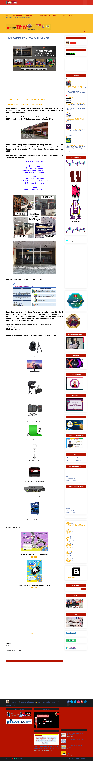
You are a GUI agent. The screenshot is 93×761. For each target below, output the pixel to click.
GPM (27, 100)
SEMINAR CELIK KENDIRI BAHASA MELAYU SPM (76, 753)
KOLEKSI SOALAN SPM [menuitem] (49, 7)
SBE (67, 476)
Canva (67, 457)
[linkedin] (85, 701)
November (69, 532)
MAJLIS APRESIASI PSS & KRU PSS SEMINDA (74, 746)
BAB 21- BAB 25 (69, 498)
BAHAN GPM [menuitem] (80, 7)
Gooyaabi (29, 758)
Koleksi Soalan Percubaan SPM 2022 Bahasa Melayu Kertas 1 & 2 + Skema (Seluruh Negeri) (46, 747)
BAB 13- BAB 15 (69, 493)
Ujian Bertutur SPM (29, 15)
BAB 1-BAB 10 (69, 489)
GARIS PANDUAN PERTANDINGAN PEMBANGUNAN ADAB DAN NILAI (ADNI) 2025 (75, 145)
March (68, 537)
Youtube (7, 15)
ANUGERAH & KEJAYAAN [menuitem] (62, 7)
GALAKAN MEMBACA (38, 100)
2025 (68, 530)
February (69, 523)
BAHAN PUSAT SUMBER (44, 15)
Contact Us (78, 758)
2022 (68, 559)
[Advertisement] (34, 87)
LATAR (67, 470)
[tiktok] (68, 704)
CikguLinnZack (69, 112)
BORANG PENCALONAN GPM (67, 15)
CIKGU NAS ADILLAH (70, 123)
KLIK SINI (34, 557)
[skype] (75, 701)
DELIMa (19, 100)
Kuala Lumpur (69, 239)
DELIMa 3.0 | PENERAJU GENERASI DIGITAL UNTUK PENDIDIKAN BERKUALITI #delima (75, 119)
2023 (68, 546)
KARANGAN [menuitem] (29, 7)
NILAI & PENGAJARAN (70, 472)
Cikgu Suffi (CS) (69, 80)
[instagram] (78, 701)
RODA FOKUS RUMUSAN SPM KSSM (75, 739)
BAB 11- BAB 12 (69, 491)
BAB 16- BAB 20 (69, 495)
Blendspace (78, 460)
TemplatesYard (17, 758)
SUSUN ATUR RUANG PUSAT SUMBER (73, 129)
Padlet (67, 460)
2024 (68, 538)
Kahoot (77, 457)
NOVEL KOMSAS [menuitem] (20, 7)
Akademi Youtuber (70, 97)
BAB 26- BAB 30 (69, 500)
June (68, 543)
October (69, 539)
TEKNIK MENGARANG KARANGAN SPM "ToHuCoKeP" (75, 734)
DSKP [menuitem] (13, 7)
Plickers (77, 459)
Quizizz (67, 459)
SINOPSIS (68, 508)
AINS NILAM (36, 15)
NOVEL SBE (68, 474)
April (68, 536)
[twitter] (85, 31)
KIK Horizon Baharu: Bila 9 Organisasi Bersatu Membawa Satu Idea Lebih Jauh (74, 87)
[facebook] (82, 31)
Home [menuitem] (8, 7)
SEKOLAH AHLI (13, 104)
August (68, 552)
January (69, 545)
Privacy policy (84, 758)
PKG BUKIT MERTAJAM (53, 15)
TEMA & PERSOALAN (70, 510)
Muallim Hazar (69, 137)
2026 (68, 522)
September (69, 540)
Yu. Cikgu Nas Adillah (39, 750)
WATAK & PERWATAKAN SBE (71, 480)
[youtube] (82, 701)
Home (69, 758)
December (69, 531)
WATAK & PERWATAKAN (70, 512)
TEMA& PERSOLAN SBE (70, 478)
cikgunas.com (34, 633)
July (68, 533)
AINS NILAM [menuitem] (72, 7)
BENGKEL (24, 104)
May (68, 535)
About (73, 758)
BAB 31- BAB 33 (69, 502)
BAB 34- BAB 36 (69, 504)
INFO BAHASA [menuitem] (38, 7)
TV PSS (59, 15)
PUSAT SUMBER (36, 104)
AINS (10, 100)
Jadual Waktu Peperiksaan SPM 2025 (17, 15)
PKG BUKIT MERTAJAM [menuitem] (12, 11)
